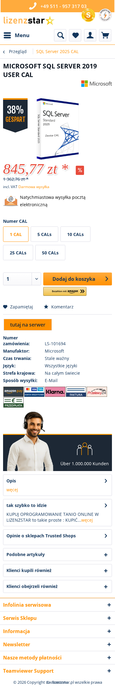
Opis (11, 481)
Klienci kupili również (29, 570)
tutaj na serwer (27, 324)
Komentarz (62, 307)
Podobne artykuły (25, 554)
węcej (12, 490)
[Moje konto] (90, 35)
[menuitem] (16, 35)
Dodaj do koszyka (73, 279)
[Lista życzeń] (75, 35)
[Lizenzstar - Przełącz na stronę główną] (29, 20)
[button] (64, 294)
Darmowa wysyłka (33, 186)
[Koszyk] (105, 35)
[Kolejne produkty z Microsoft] (96, 85)
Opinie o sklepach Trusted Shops (41, 536)
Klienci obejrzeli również (32, 586)
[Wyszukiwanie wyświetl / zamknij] (60, 35)
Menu (22, 35)
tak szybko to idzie (26, 505)
